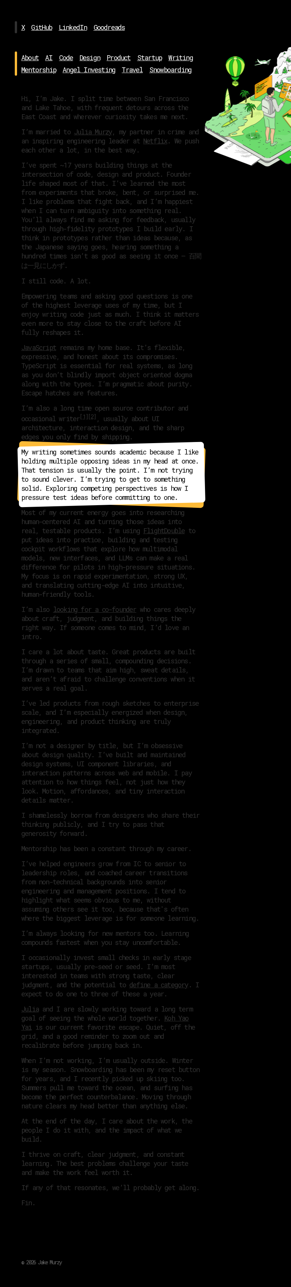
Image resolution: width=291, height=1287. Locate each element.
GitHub (41, 27)
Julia (30, 1008)
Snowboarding (170, 69)
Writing (180, 57)
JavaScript (38, 347)
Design (90, 57)
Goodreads (109, 27)
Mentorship (38, 69)
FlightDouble (164, 530)
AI (48, 57)
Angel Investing (89, 69)
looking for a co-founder (94, 609)
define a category (158, 984)
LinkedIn (73, 27)
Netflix (155, 140)
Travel (132, 69)
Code (66, 57)
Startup (149, 57)
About (30, 57)
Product (118, 57)
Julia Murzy (93, 131)
